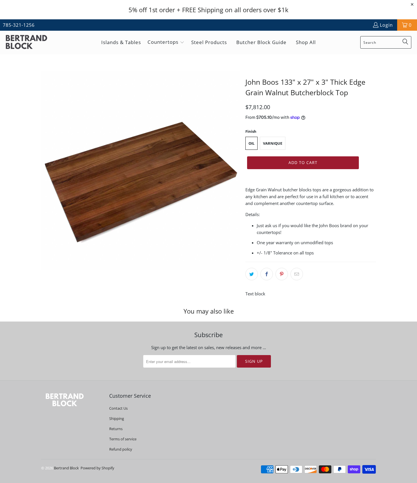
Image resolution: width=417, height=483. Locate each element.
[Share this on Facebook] (266, 274)
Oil (251, 143)
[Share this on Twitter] (251, 274)
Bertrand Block (66, 467)
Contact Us (118, 408)
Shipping (116, 418)
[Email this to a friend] (296, 274)
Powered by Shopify (97, 467)
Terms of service (122, 438)
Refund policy (120, 449)
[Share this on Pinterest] (281, 274)
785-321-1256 (19, 25)
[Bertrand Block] (31, 42)
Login (386, 25)
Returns (116, 428)
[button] (166, 42)
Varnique (272, 143)
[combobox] (385, 42)
